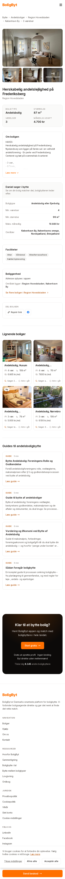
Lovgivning (7, 776)
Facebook (7, 838)
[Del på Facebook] (28, 312)
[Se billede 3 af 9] (32, 75)
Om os (5, 734)
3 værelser (28, 21)
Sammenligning (9, 760)
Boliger (6, 723)
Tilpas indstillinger (13, 861)
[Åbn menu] (61, 5)
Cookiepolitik (9, 801)
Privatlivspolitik (9, 796)
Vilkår (5, 807)
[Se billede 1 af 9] (32, 48)
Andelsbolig (14, 112)
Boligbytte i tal (9, 765)
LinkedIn (6, 832)
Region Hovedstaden (38, 17)
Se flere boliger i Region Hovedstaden (26, 292)
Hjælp (5, 729)
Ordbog (6, 781)
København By (12, 21)
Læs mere (11, 172)
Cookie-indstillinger (12, 818)
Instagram (7, 843)
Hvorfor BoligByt (10, 754)
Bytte (5, 17)
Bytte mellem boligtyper (14, 770)
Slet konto (7, 812)
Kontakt (6, 740)
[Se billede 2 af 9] (12, 75)
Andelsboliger (18, 17)
